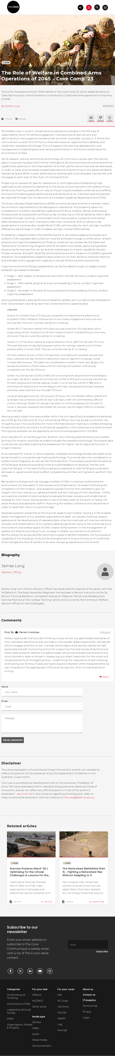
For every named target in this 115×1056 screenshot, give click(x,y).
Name (4, 686)
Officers (36, 995)
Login (86, 1017)
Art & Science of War (19, 1004)
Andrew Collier (96, 902)
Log (60, 1024)
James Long (12, 106)
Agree (91, 118)
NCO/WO (37, 1000)
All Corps (63, 1000)
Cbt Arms (63, 1006)
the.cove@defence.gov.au (79, 797)
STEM (10, 1018)
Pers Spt (62, 1030)
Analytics (90, 1000)
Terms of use (90, 1006)
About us (88, 989)
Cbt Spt (62, 1012)
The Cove (46, 902)
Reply (105, 677)
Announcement (41, 1045)
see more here (25, 794)
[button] (80, 7)
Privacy (87, 1011)
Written (36, 1022)
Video (35, 1028)
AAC (60, 995)
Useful (100, 118)
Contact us (89, 994)
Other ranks (39, 1006)
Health (61, 1018)
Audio (35, 1034)
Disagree (109, 118)
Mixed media (39, 1040)
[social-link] (12, 971)
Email (4, 701)
